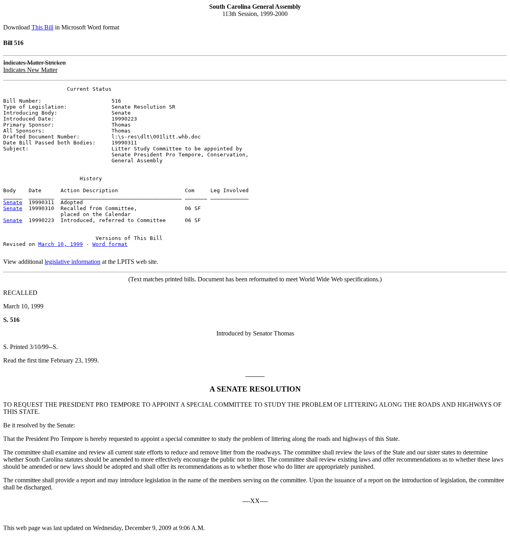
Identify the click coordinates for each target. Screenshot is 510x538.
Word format (110, 244)
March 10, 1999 (60, 244)
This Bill (42, 27)
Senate (12, 202)
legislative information (72, 261)
